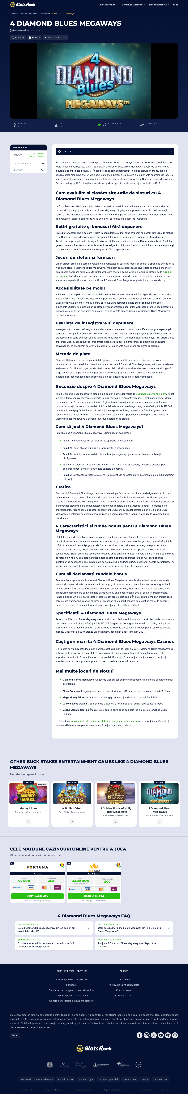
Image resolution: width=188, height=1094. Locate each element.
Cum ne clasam (123, 995)
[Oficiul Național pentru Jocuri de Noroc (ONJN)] (50, 1065)
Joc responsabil (145, 1090)
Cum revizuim (124, 990)
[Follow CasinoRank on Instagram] (147, 1035)
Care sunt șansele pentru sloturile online (71, 990)
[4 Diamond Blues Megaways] (159, 804)
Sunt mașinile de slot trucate (71, 979)
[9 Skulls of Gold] (72, 804)
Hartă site (164, 1090)
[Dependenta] (123, 1065)
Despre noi (124, 979)
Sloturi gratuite (158, 4)
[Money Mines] (28, 804)
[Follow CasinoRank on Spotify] (168, 1035)
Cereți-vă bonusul (37, 896)
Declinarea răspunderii (85, 1090)
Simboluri (71, 984)
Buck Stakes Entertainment (37, 155)
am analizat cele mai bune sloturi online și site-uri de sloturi (104, 721)
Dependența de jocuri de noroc (116, 1090)
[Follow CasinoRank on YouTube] (161, 1035)
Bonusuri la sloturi (132, 4)
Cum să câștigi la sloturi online (72, 995)
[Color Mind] (80, 1065)
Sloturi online (107, 4)
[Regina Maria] (64, 1065)
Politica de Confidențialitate (123, 984)
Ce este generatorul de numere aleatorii (71, 1000)
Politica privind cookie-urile (54, 1090)
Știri (175, 4)
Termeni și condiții (27, 1090)
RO (13, 1035)
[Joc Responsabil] (101, 1065)
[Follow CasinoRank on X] (154, 1035)
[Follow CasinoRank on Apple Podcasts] (175, 1035)
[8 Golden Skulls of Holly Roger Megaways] (116, 804)
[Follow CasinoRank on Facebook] (139, 1035)
